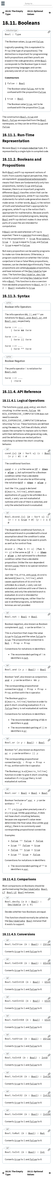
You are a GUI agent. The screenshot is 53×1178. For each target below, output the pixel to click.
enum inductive (30, 147)
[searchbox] (38, 4)
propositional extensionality (32, 179)
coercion (27, 235)
